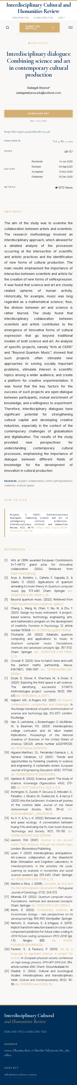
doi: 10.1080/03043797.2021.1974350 (33, 774)
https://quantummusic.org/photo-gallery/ (37, 604)
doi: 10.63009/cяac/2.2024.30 (33, 984)
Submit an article (32, 27)
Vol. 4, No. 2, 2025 (63, 141)
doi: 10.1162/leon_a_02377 (32, 696)
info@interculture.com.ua (20, 1074)
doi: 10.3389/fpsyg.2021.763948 (51, 630)
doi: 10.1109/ (62, 940)
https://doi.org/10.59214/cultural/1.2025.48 (27, 131)
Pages (8, 151)
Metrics (9, 187)
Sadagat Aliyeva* (38, 88)
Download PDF (38, 113)
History (9, 169)
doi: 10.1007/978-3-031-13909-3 (50, 905)
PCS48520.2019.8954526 (27, 945)
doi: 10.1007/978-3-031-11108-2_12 (32, 879)
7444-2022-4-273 (49, 787)
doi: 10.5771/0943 (27, 787)
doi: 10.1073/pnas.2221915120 (29, 748)
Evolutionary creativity (53, 910)
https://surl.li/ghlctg (23, 573)
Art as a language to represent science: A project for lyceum (42, 953)
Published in (12, 140)
